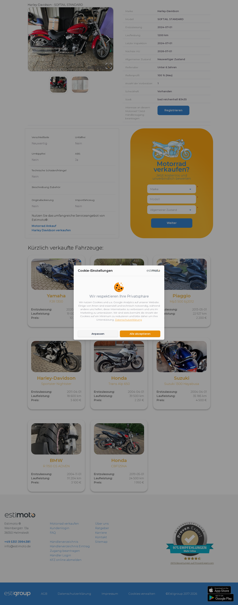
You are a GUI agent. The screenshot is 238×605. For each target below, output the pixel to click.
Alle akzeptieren (140, 333)
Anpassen (97, 333)
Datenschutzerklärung (128, 319)
